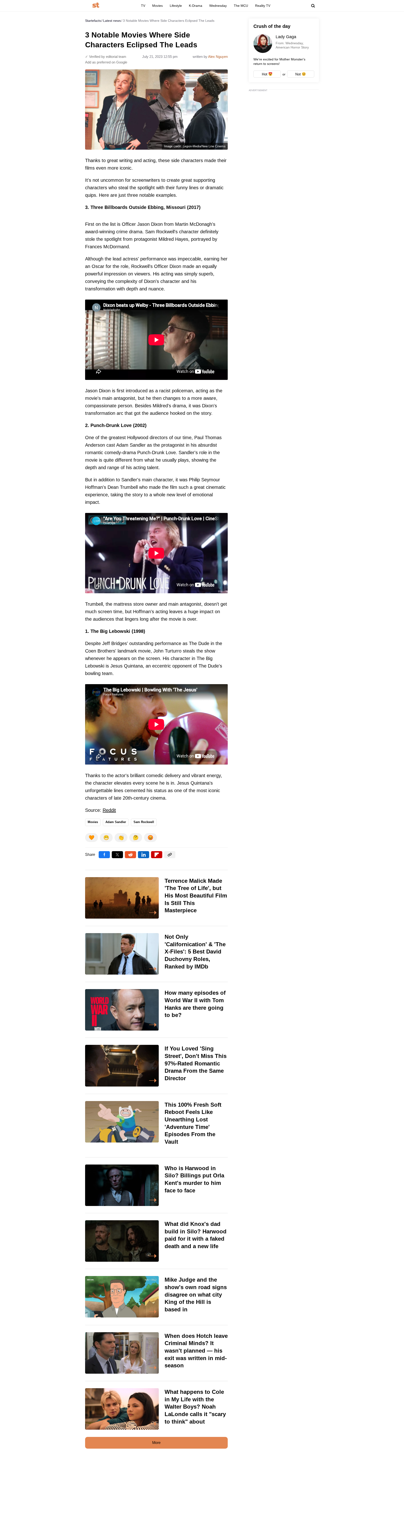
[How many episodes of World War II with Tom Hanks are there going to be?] (156, 1010)
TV (143, 5)
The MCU (241, 5)
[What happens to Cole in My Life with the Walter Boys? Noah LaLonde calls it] (156, 1409)
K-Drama (195, 5)
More (156, 1443)
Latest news (112, 20)
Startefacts (93, 20)
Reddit (109, 810)
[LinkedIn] (143, 854)
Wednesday (218, 5)
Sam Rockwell (143, 822)
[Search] (313, 6)
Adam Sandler (115, 822)
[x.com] (117, 854)
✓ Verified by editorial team (105, 57)
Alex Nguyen (218, 57)
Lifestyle (176, 5)
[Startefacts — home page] (95, 5)
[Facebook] (104, 854)
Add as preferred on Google (106, 62)
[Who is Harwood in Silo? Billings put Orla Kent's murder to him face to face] (156, 1185)
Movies (157, 5)
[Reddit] (130, 854)
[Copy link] (169, 854)
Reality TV (262, 5)
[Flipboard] (156, 854)
